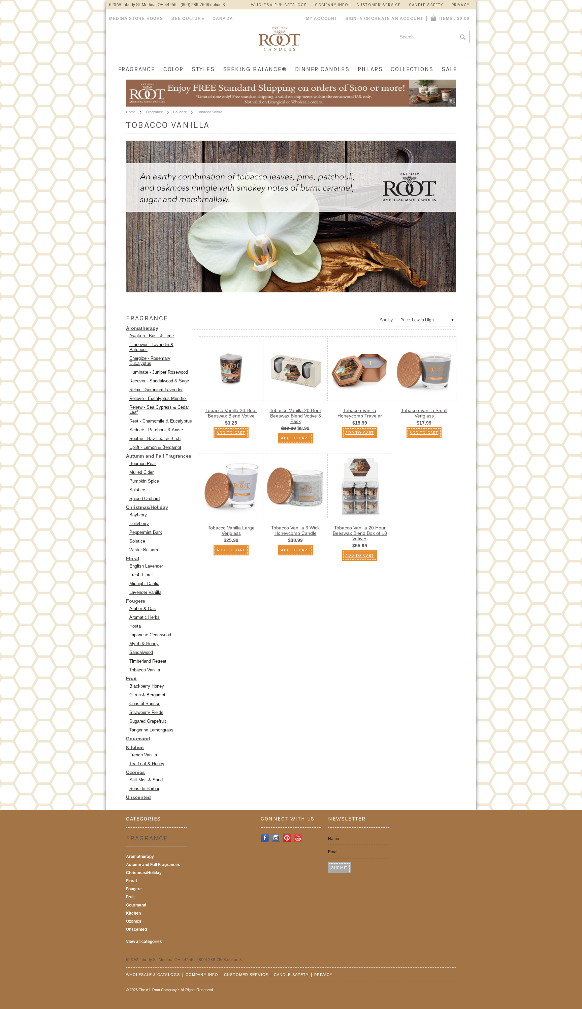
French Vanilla (143, 754)
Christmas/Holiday (147, 507)
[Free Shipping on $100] (291, 104)
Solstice (137, 489)
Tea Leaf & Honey (146, 763)
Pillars (370, 69)
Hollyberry (139, 523)
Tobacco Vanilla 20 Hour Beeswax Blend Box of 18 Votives (360, 533)
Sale (449, 69)
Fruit (131, 678)
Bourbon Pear (142, 463)
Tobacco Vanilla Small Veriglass (424, 413)
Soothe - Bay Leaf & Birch (155, 438)
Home (131, 112)
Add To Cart (231, 432)
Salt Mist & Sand (146, 779)
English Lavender (146, 566)
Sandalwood (141, 652)
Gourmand (138, 738)
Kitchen (135, 747)
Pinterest (287, 838)
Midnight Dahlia (144, 583)
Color (173, 69)
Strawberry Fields (146, 712)
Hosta (135, 626)
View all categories (144, 941)
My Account (321, 18)
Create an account (397, 18)
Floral (132, 558)
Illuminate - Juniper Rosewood (158, 372)
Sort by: (387, 320)
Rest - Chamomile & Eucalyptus (160, 421)
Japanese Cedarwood (150, 634)
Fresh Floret (141, 574)
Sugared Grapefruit (147, 721)
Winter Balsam (143, 549)
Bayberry (138, 514)
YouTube (298, 838)
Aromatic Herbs (144, 617)
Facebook (265, 838)
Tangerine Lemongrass (151, 729)
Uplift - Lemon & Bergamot (155, 447)
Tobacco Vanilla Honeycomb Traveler (359, 413)
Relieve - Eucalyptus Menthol (158, 398)
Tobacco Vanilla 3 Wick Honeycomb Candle (295, 530)
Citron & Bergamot (147, 694)
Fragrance (136, 69)
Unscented (138, 797)
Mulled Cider (141, 472)
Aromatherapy (142, 328)
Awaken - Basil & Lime (151, 335)
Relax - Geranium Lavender (156, 389)
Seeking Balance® (255, 69)
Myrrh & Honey (144, 643)
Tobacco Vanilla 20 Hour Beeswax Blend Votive (231, 413)
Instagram (276, 838)
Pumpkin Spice (144, 481)
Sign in (354, 18)
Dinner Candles (322, 69)
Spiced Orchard (144, 498)
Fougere (180, 112)
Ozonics (135, 772)
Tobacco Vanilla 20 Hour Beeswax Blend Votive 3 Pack (295, 416)
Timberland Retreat (147, 661)
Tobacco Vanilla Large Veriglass (231, 530)
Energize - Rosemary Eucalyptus (149, 361)
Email (333, 851)
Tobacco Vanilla (144, 669)
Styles (203, 69)
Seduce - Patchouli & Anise (156, 429)
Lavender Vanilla (145, 592)
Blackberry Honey (146, 686)
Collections (412, 69)
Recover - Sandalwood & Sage (159, 380)
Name (333, 838)
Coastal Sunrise (144, 703)
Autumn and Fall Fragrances (158, 456)
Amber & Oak (142, 608)
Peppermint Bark (145, 532)
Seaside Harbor (144, 788)
